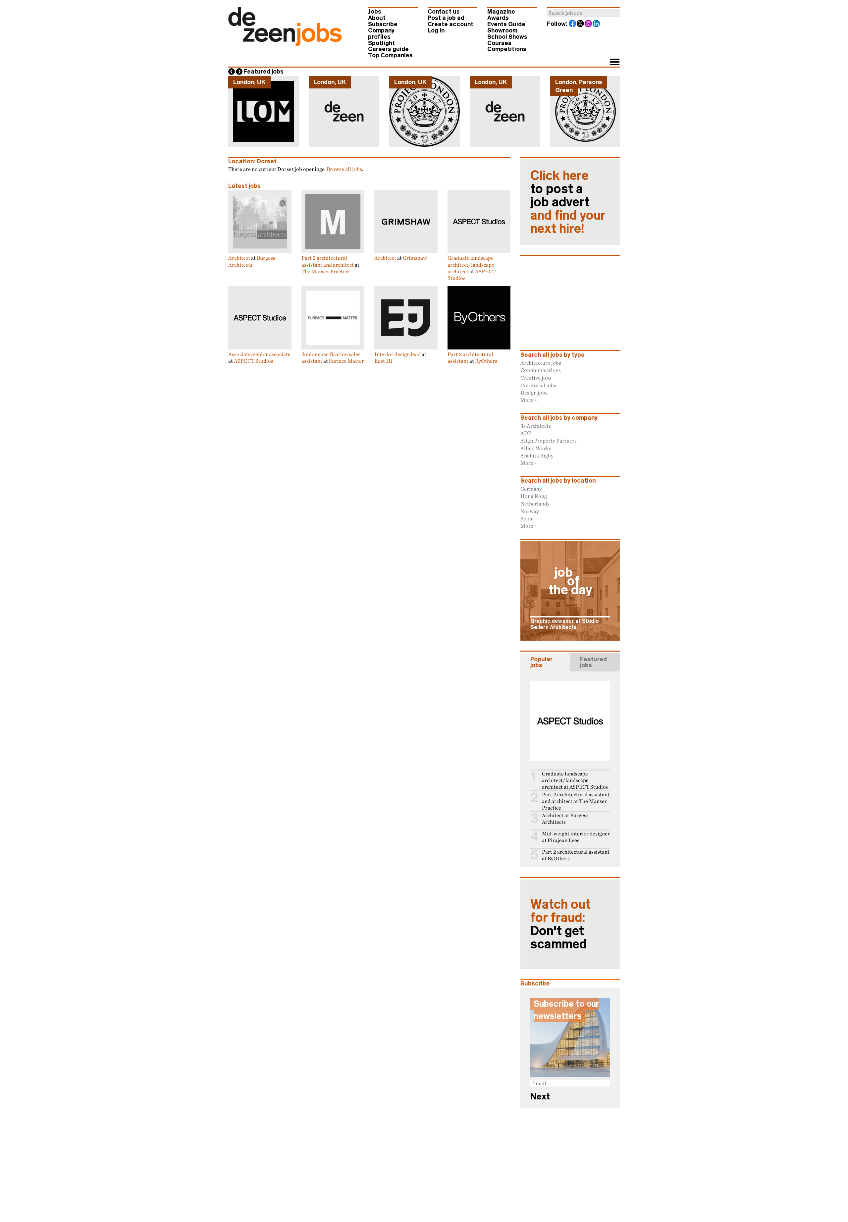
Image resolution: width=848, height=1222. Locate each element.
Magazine (501, 12)
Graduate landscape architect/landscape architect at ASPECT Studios (575, 780)
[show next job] (239, 71)
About (377, 18)
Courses (499, 43)
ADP (525, 433)
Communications (540, 370)
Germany (531, 488)
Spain (527, 518)
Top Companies (390, 55)
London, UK (249, 82)
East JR (383, 360)
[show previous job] (231, 71)
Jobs (374, 12)
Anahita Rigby (537, 455)
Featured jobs (263, 72)
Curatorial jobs (538, 385)
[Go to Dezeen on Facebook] (573, 24)
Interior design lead (397, 354)
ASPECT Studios (253, 360)
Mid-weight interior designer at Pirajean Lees (576, 836)
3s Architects (535, 425)
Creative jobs (536, 377)
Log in (436, 30)
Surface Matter (346, 360)
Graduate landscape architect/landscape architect (471, 264)
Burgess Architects (251, 261)
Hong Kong (533, 496)
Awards (498, 18)
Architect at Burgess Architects (565, 818)
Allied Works (535, 448)
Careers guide (388, 49)
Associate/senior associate (259, 354)
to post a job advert (568, 202)
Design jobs (534, 392)
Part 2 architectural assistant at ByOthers (576, 855)
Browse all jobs (344, 169)
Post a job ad (446, 18)
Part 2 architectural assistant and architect (327, 261)
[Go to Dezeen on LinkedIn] (597, 24)
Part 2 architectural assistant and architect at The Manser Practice (576, 801)
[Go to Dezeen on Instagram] (589, 24)
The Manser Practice (325, 271)
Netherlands (535, 503)
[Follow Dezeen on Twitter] (581, 24)
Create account (450, 24)
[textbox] (583, 13)
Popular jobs (541, 662)
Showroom (502, 30)
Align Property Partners (548, 440)
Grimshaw (415, 257)
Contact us (444, 12)
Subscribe (383, 24)
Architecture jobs (540, 362)
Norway (529, 511)
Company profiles (381, 33)
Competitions (506, 49)
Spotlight (381, 43)
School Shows (507, 37)
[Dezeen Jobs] (285, 44)
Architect (239, 257)
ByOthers (486, 360)
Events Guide (506, 24)
